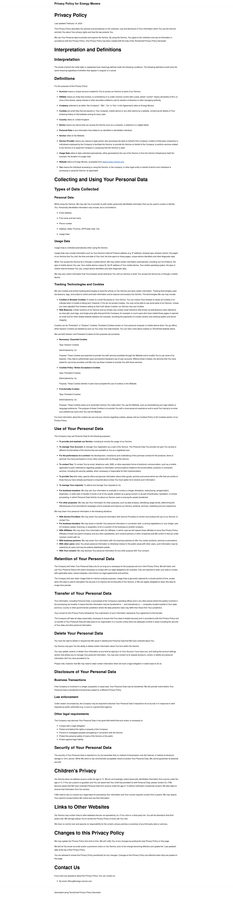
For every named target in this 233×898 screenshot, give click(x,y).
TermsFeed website (160, 328)
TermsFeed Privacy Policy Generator (150, 40)
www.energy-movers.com (113, 161)
